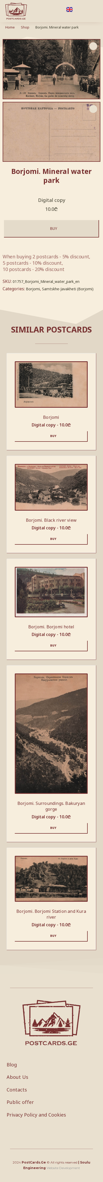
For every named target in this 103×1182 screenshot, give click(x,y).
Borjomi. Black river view (51, 520)
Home (10, 27)
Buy (53, 228)
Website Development (63, 1168)
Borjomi (33, 288)
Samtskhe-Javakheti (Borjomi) (67, 288)
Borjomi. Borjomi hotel (51, 627)
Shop (25, 27)
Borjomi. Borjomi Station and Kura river (51, 914)
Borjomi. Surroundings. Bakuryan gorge (51, 806)
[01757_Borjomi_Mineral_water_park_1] (51, 132)
